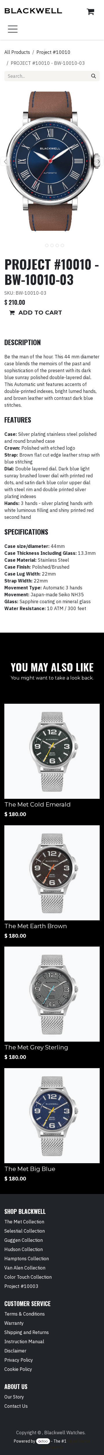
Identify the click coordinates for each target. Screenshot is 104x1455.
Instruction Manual (24, 1341)
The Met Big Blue (29, 1168)
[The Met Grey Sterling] (52, 994)
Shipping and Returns (26, 1332)
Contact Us (16, 1406)
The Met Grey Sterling (36, 1047)
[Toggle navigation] (12, 29)
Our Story (14, 1397)
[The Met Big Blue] (52, 1115)
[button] (5, 161)
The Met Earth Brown (35, 926)
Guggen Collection (23, 1240)
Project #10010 (53, 52)
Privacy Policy (18, 1360)
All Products (17, 52)
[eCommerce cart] (90, 11)
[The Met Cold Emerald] (52, 751)
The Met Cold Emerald (37, 804)
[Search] (94, 76)
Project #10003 (21, 1286)
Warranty (14, 1323)
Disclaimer (15, 1351)
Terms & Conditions (24, 1314)
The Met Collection (24, 1222)
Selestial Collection (24, 1231)
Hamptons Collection (26, 1258)
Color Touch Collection (28, 1277)
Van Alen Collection (24, 1268)
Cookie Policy (18, 1369)
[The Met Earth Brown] (52, 872)
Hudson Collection (23, 1249)
